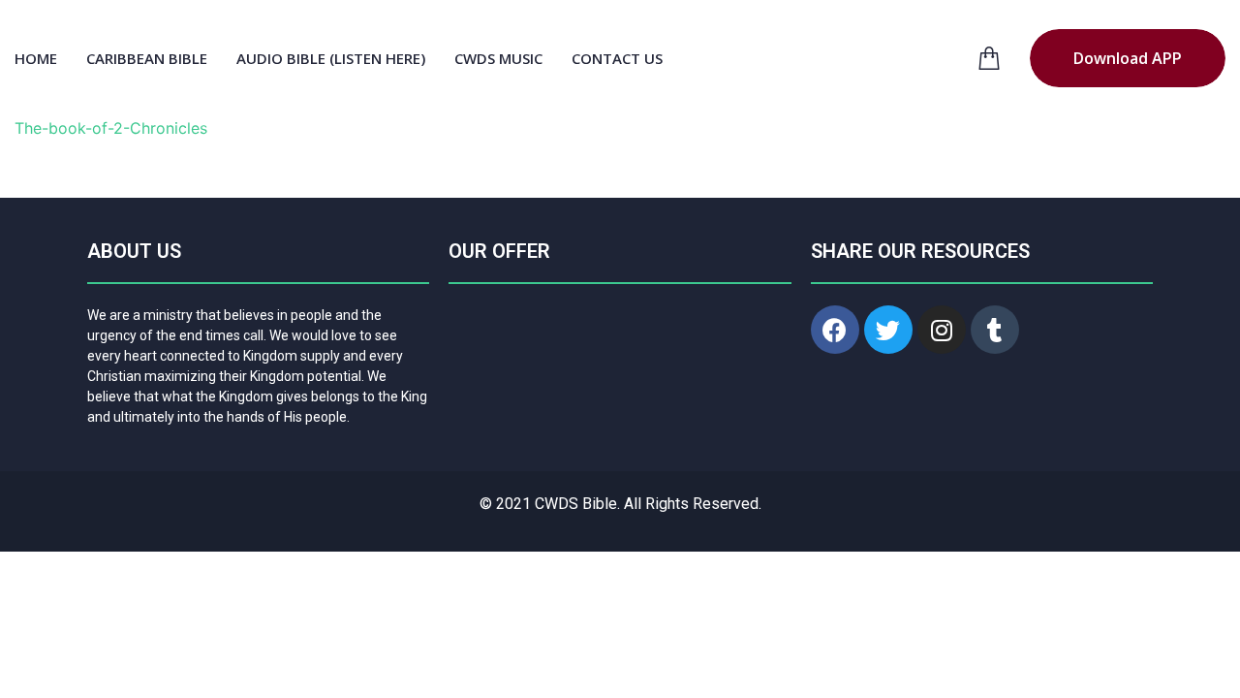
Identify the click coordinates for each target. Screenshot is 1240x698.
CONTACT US (617, 58)
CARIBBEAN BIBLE (146, 58)
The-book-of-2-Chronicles (111, 128)
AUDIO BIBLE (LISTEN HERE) (330, 58)
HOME (36, 58)
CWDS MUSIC (498, 58)
